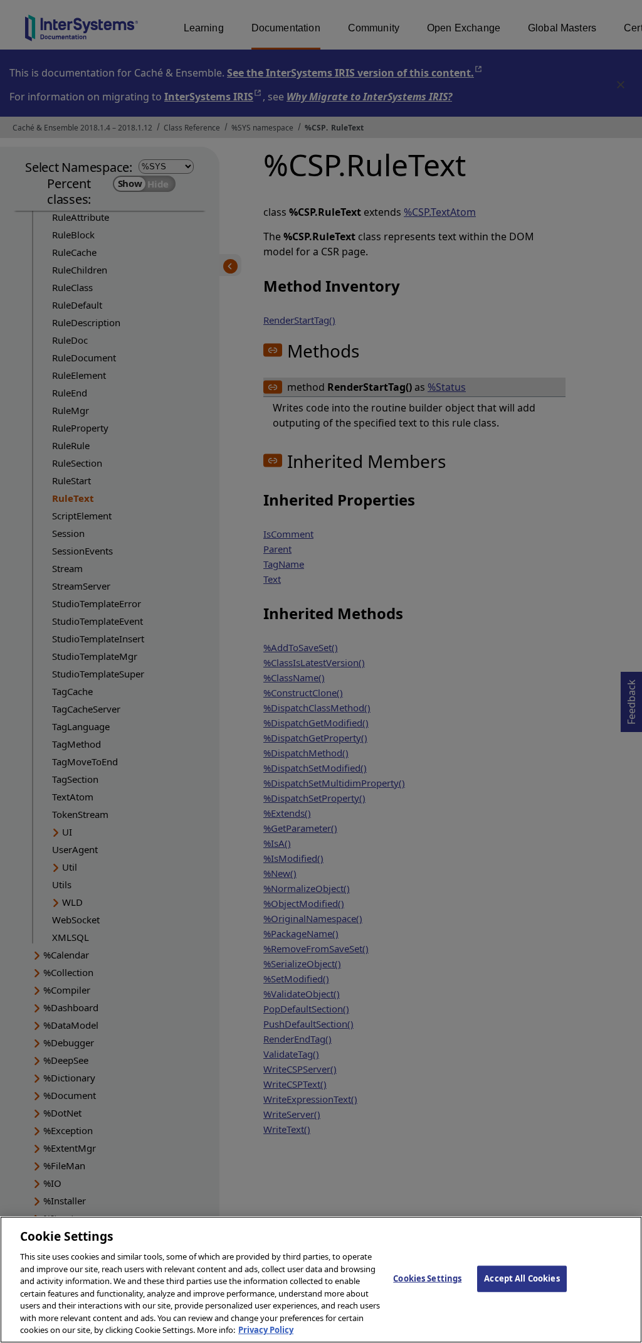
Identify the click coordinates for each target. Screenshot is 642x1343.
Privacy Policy (265, 1329)
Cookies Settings (427, 1278)
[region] (321, 1279)
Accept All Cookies (521, 1278)
